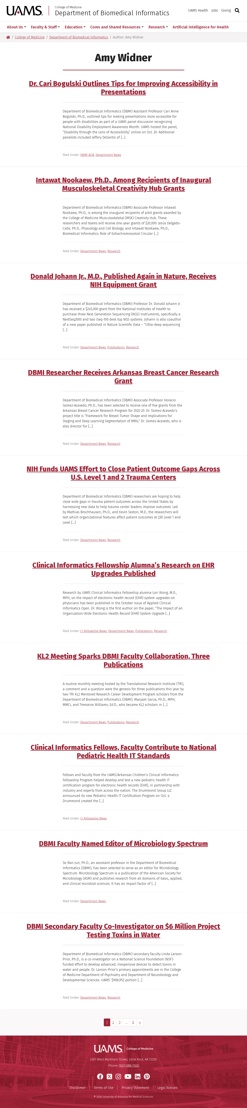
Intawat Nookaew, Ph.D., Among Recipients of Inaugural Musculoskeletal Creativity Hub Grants (123, 184)
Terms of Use (103, 1088)
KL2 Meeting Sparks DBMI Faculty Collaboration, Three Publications (123, 660)
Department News (108, 155)
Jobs (214, 10)
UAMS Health (198, 10)
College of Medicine (68, 7)
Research (113, 251)
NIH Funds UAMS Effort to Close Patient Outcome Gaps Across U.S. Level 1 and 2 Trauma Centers (123, 473)
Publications (116, 347)
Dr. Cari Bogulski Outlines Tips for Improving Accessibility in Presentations (123, 87)
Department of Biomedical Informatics (112, 13)
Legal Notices (167, 1088)
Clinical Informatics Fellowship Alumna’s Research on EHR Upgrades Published (123, 569)
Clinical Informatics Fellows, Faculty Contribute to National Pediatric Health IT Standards (123, 751)
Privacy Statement (135, 1088)
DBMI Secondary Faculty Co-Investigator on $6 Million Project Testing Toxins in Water (123, 930)
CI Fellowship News (93, 631)
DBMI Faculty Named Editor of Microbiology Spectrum (123, 843)
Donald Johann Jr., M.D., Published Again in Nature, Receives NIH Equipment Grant (123, 280)
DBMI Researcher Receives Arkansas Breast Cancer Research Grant (123, 376)
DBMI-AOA (87, 155)
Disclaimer (77, 1088)
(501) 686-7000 (129, 1065)
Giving (226, 10)
